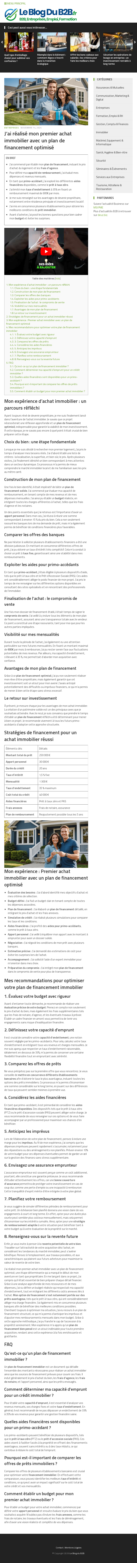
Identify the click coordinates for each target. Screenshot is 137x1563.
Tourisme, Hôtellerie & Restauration (109, 187)
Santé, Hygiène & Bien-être (111, 152)
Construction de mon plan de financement (35, 292)
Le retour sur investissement (28, 313)
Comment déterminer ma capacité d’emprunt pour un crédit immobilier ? (45, 371)
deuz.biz (102, 215)
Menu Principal (16, 3)
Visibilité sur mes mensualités (28, 306)
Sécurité (101, 161)
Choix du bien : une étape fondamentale (34, 288)
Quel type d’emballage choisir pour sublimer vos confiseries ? (17, 58)
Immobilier (102, 132)
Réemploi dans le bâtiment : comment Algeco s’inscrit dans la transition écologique (51, 59)
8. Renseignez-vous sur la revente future (35, 359)
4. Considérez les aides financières (31, 345)
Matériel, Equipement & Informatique (109, 142)
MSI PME (98, 207)
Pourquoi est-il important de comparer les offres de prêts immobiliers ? (43, 386)
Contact (59, 1547)
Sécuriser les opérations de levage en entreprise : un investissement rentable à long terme (117, 59)
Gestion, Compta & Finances (112, 124)
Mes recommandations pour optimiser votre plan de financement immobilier (43, 329)
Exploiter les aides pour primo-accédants (34, 299)
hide (57, 278)
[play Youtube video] (46, 251)
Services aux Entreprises (110, 177)
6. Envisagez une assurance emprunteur (34, 352)
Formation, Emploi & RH (109, 116)
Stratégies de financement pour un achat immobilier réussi (39, 317)
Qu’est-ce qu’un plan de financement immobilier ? (39, 366)
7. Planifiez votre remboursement (30, 356)
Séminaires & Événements (111, 169)
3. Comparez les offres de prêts (29, 341)
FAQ (9, 363)
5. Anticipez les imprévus (26, 348)
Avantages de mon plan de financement (34, 309)
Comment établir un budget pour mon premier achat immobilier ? (47, 391)
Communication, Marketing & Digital (112, 98)
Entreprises (11, 127)
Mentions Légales (73, 1547)
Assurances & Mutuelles (110, 88)
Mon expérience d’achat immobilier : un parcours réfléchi (38, 285)
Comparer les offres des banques (30, 295)
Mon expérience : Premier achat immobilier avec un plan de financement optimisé (39, 322)
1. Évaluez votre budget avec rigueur (32, 334)
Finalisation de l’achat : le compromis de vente (37, 302)
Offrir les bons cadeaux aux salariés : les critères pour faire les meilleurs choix (84, 58)
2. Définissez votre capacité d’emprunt (33, 338)
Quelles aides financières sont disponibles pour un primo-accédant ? (44, 379)
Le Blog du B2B (77, 1553)
